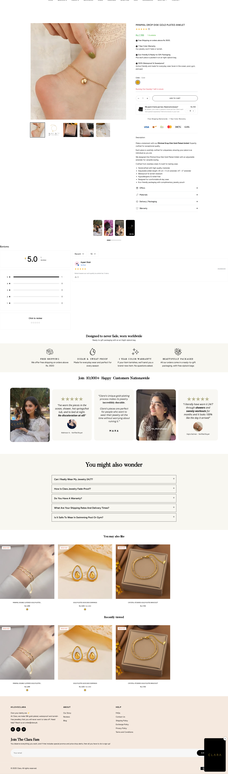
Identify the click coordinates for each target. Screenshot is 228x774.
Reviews (66, 717)
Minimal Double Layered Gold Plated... (27, 602)
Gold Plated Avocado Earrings (85, 602)
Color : (140, 78)
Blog (65, 721)
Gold (138, 82)
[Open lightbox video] (97, 228)
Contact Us (120, 717)
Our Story (67, 713)
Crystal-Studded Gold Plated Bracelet (143, 602)
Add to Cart (45, 596)
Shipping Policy (122, 721)
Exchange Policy (122, 724)
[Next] (132, 226)
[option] (78, 71)
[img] (141, 29)
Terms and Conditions (124, 732)
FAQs (118, 713)
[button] (160, 109)
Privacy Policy (121, 728)
